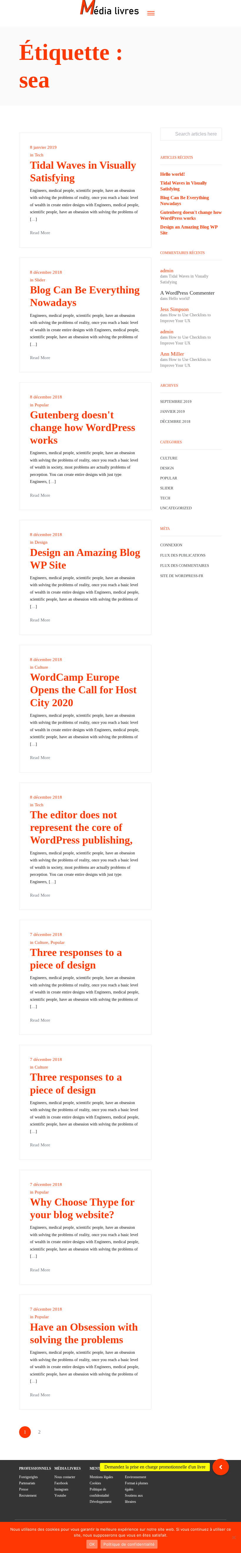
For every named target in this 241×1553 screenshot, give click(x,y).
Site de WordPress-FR (181, 576)
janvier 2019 (172, 411)
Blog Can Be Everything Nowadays (184, 200)
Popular (42, 405)
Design (41, 542)
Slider (40, 280)
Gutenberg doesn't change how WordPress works (82, 427)
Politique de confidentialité (129, 1544)
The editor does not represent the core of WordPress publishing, (81, 827)
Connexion (171, 545)
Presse (23, 1489)
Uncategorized (176, 508)
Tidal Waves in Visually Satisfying (183, 185)
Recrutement (27, 1495)
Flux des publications (182, 555)
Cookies (95, 1483)
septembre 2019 (176, 401)
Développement (100, 1502)
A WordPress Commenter (187, 293)
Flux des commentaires (184, 565)
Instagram (61, 1489)
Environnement (135, 1477)
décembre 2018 (175, 421)
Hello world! (172, 174)
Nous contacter (64, 1477)
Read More (40, 232)
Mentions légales (101, 1477)
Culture (41, 667)
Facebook (61, 1483)
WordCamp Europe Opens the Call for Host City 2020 (83, 689)
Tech (39, 155)
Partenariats (27, 1483)
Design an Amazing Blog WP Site (188, 229)
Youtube (60, 1495)
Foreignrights (28, 1477)
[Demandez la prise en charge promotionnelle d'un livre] (220, 1467)
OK (92, 1544)
